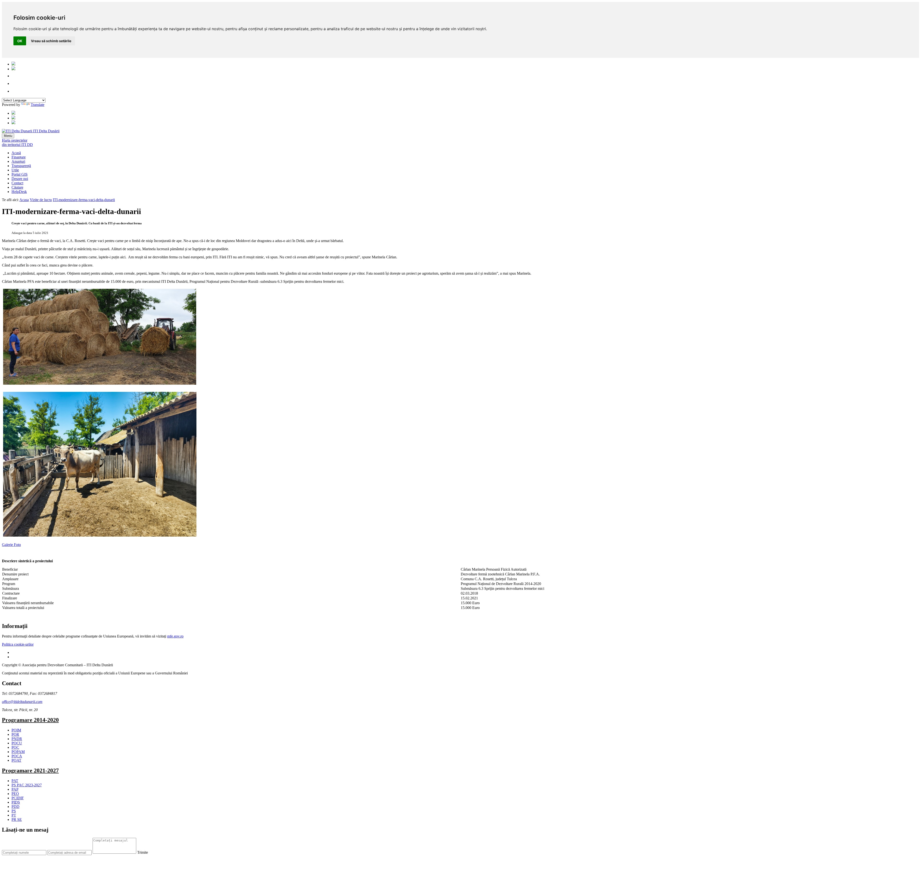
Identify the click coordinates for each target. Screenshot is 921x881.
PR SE (17, 819)
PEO (15, 794)
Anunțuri (18, 161)
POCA (17, 756)
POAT (16, 760)
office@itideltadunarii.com (22, 702)
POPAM (18, 752)
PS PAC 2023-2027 (27, 785)
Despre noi (20, 179)
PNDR (17, 739)
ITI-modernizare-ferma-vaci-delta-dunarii (84, 200)
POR (15, 734)
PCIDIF (18, 798)
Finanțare (19, 157)
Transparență (21, 166)
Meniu (8, 136)
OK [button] (19, 41)
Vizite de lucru (41, 200)
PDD (15, 807)
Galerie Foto (11, 545)
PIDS (16, 802)
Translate (37, 105)
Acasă (16, 153)
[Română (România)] (13, 64)
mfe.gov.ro (175, 636)
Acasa (24, 200)
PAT (15, 781)
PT (14, 815)
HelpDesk (19, 192)
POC (15, 747)
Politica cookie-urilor (18, 644)
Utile (15, 170)
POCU (17, 743)
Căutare (17, 187)
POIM (16, 730)
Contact (17, 183)
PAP (15, 789)
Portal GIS (20, 174)
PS (14, 811)
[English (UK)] (13, 69)
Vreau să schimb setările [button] (51, 41)
